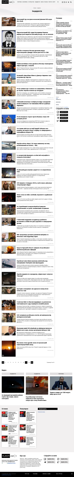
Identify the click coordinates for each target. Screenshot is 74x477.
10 (29, 362)
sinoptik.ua (66, 107)
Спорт (53, 1)
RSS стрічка (59, 473)
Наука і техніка (44, 1)
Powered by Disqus (41, 411)
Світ (57, 21)
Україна (10, 421)
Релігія (50, 1)
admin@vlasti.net (11, 461)
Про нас (27, 473)
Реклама (35, 473)
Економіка (24, 1)
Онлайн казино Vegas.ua (6, 474)
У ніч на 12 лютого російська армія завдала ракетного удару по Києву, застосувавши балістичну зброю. (34, 199)
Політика (19, 1)
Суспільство (31, 1)
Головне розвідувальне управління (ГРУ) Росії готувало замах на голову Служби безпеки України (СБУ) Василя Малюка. (33, 121)
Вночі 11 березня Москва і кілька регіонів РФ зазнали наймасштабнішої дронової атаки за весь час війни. (35, 68)
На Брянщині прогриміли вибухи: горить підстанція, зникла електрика (12, 396)
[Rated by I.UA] (4, 463)
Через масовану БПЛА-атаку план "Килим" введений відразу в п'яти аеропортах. (34, 347)
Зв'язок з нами (46, 473)
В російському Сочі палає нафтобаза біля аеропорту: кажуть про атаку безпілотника (36, 398)
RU (58, 1)
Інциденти (37, 1)
